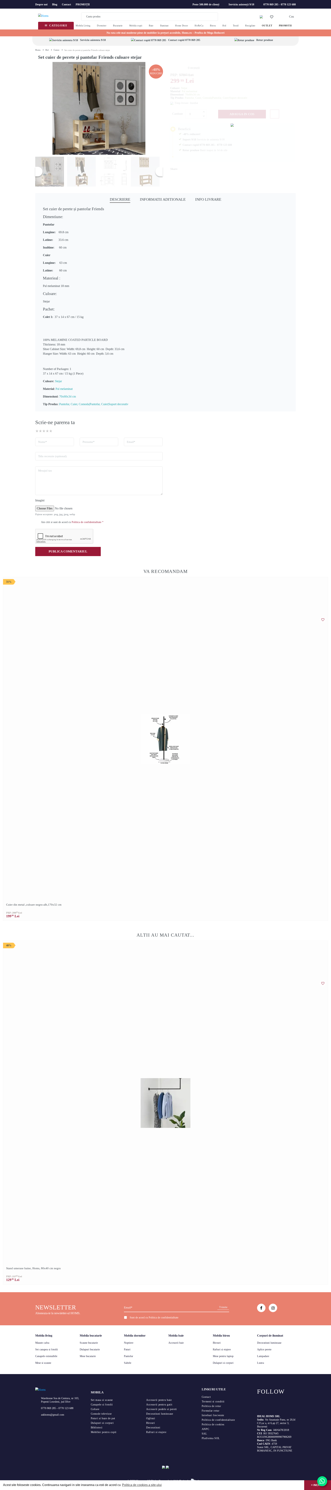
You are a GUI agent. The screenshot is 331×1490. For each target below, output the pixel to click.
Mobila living (43, 1335)
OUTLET (267, 25)
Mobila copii (135, 25)
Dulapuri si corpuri (223, 1362)
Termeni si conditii (213, 1401)
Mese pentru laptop (223, 1356)
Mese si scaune (43, 1362)
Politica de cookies (213, 1424)
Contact (66, 4)
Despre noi (41, 4)
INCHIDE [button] (318, 1485)
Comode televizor (101, 1413)
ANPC (205, 1429)
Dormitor (101, 25)
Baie (151, 25)
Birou (213, 25)
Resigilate (250, 25)
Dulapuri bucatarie (90, 1349)
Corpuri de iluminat (270, 1335)
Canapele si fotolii (102, 1404)
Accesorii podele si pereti (161, 1409)
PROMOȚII (83, 4)
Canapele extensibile (46, 1356)
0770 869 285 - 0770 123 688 (279, 4)
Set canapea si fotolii (46, 1349)
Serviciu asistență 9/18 (241, 4)
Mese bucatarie (88, 1356)
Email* (131, 441)
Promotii (285, 25)
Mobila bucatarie (91, 1335)
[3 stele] (44, 431)
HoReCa (199, 25)
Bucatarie (118, 25)
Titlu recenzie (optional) (52, 456)
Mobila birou (221, 1335)
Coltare (95, 1409)
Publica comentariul (68, 551)
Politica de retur (211, 1406)
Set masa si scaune (102, 1400)
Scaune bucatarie (89, 1342)
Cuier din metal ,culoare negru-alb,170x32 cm (33, 904)
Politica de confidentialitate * (87, 522)
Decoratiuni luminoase (269, 1342)
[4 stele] (47, 431)
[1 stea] (37, 431)
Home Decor (181, 25)
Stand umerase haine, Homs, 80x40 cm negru (33, 1268)
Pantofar (128, 1356)
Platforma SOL (211, 1438)
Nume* (42, 441)
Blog (54, 4)
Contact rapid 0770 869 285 (184, 40)
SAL (204, 1433)
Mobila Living (83, 25)
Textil (236, 25)
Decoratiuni (153, 1427)
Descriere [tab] (120, 199)
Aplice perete (264, 1349)
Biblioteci (96, 1427)
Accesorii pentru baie (159, 1400)
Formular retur (211, 1410)
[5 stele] (50, 431)
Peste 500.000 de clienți (206, 4)
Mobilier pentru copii (103, 1432)
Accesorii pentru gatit (159, 1404)
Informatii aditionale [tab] (163, 199)
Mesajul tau (45, 470)
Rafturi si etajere (222, 1349)
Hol (224, 25)
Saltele (127, 1362)
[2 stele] (40, 431)
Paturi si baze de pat (103, 1418)
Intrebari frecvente (213, 1415)
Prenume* (89, 441)
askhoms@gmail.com (52, 1414)
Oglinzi (150, 1418)
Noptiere (128, 1342)
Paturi (127, 1349)
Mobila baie (176, 1335)
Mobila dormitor (135, 1335)
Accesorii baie (176, 1342)
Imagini (39, 500)
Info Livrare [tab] (208, 199)
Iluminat (164, 25)
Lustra (260, 1362)
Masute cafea (42, 1342)
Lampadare (263, 1356)
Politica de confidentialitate (163, 1317)
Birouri (217, 1342)
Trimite (223, 1307)
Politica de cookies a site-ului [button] (142, 1485)
